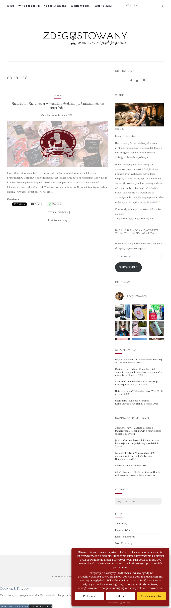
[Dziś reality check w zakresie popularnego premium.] (122, 328)
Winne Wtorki (81, 6)
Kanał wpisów (122, 530)
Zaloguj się (121, 523)
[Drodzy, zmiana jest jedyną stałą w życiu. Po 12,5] (139, 312)
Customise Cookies (41, 606)
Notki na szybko (55, 6)
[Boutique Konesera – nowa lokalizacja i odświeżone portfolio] (57, 144)
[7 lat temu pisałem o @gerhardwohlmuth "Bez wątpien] (122, 312)
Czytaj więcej (58, 212)
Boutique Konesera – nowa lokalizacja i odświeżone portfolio (58, 105)
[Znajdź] (161, 5)
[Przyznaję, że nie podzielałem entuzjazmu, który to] (139, 328)
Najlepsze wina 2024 (126, 458)
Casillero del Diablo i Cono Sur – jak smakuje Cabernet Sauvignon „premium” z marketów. (138, 372)
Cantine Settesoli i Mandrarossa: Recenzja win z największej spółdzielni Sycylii (138, 430)
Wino (10, 6)
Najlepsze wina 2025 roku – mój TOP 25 (137, 391)
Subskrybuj (128, 267)
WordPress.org (123, 543)
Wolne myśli (103, 6)
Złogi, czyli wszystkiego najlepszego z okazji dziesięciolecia (137, 473)
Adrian (118, 465)
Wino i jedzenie (29, 6)
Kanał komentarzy (125, 536)
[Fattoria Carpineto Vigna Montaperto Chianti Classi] (156, 328)
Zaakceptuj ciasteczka (14, 606)
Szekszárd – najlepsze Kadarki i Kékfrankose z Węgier (132, 402)
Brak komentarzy (57, 220)
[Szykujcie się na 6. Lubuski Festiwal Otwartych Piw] (156, 312)
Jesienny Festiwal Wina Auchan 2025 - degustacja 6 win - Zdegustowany (136, 454)
